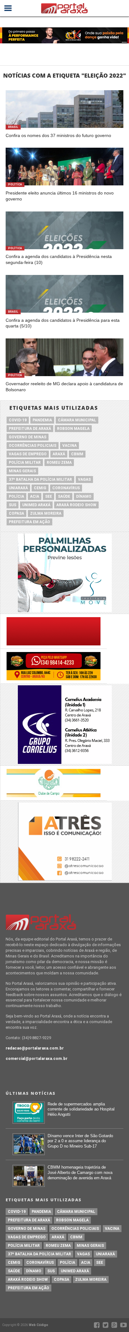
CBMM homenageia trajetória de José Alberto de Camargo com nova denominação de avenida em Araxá (80, 1172)
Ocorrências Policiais (32, 445)
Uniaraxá (18, 488)
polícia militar (25, 462)
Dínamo (83, 496)
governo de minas (27, 437)
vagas (84, 479)
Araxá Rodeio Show (76, 505)
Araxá (59, 454)
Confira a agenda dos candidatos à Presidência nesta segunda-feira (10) (59, 259)
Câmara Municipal (77, 420)
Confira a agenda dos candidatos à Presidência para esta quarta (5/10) (63, 323)
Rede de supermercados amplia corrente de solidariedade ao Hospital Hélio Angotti (81, 1109)
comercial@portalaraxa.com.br (37, 1058)
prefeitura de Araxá (30, 428)
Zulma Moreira (45, 513)
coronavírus (66, 488)
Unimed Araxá (36, 505)
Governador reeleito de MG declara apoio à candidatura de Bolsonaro (64, 386)
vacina (69, 445)
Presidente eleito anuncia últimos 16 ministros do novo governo (60, 195)
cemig (40, 488)
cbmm (77, 454)
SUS (12, 505)
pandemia (42, 420)
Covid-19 (18, 420)
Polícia (16, 496)
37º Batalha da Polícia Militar (40, 479)
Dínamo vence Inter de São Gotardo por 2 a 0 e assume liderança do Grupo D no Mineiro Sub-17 (80, 1140)
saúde (64, 496)
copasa (16, 513)
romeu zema (59, 462)
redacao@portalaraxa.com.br (35, 1048)
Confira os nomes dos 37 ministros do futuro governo (58, 135)
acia (34, 496)
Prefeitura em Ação (29, 522)
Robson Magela (73, 428)
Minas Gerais (22, 471)
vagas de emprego (28, 454)
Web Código (38, 1325)
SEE (48, 496)
